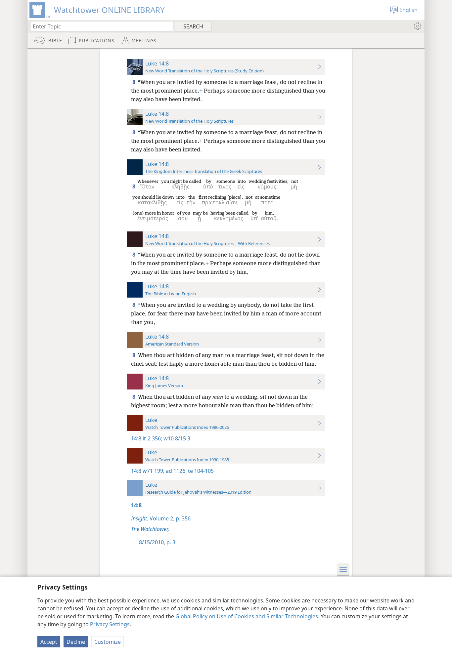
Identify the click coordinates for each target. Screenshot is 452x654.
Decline (76, 641)
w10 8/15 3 (176, 438)
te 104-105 (200, 470)
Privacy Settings (110, 624)
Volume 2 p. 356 (161, 518)
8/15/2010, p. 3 (157, 542)
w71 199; (153, 470)
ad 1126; (175, 470)
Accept (48, 641)
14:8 (136, 438)
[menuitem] (417, 26)
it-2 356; (152, 438)
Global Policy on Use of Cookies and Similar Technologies (246, 616)
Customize (107, 641)
